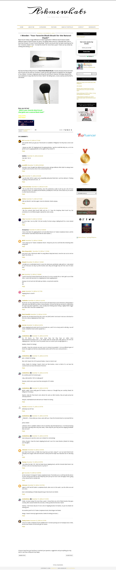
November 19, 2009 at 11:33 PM (40, 499)
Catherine (25, 300)
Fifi (23, 140)
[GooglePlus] (83, 220)
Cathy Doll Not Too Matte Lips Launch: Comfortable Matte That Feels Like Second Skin (86, 98)
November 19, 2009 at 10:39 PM (32, 473)
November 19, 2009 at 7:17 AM (32, 140)
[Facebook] (86, 220)
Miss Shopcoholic (27, 251)
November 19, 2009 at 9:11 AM (39, 186)
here (31, 46)
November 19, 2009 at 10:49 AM (37, 230)
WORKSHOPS (92, 27)
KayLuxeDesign (71, 568)
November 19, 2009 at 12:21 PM (36, 300)
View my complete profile (89, 67)
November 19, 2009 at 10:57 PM (36, 485)
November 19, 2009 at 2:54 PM (40, 336)
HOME (21, 27)
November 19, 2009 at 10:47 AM (33, 219)
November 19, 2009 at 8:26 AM (35, 156)
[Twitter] (89, 220)
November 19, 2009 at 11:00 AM (34, 240)
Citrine (24, 199)
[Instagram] (93, 220)
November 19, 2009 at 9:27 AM (39, 208)
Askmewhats (58, 11)
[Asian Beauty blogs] (85, 165)
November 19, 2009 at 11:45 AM (35, 262)
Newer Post (22, 555)
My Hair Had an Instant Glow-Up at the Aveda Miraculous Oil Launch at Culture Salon (85, 89)
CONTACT (81, 27)
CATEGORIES (42, 27)
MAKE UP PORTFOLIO (67, 27)
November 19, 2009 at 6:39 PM (35, 462)
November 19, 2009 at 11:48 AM (33, 274)
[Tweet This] (66, 130)
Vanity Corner (26, 520)
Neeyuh (24, 262)
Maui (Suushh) (26, 314)
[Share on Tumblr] (71, 130)
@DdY (23, 240)
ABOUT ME (31, 27)
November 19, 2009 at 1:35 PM (38, 314)
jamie (23, 291)
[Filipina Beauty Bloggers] (85, 185)
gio (23, 473)
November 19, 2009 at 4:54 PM (36, 450)
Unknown (24, 450)
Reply (23, 151)
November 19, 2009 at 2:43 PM (35, 325)
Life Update (79, 86)
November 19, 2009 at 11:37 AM (41, 251)
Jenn (23, 176)
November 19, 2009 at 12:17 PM (34, 291)
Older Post (69, 555)
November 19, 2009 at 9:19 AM (34, 199)
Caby (23, 219)
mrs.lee (24, 325)
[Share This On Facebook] (64, 130)
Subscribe (86, 51)
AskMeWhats (26, 336)
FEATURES (54, 27)
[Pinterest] (80, 220)
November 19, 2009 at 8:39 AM (36, 165)
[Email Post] (35, 129)
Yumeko (24, 406)
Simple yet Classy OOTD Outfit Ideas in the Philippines (86, 83)
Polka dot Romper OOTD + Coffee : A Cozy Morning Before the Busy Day (86, 94)
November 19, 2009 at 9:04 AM (33, 176)
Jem (23, 274)
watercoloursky (26, 186)
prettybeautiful (26, 208)
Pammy (24, 462)
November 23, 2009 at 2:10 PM (38, 520)
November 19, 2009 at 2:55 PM (40, 388)
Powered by (83, 56)
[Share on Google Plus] (70, 130)
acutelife (24, 165)
